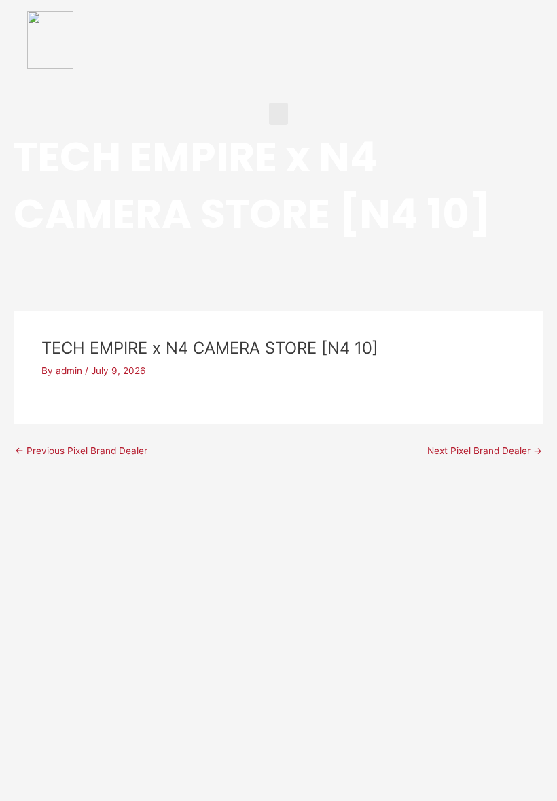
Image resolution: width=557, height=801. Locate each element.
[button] (278, 114)
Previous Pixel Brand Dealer (81, 451)
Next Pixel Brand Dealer (484, 451)
